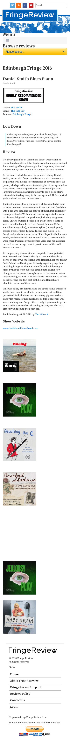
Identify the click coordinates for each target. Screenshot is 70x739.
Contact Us (17, 700)
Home (14, 674)
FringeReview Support (25, 687)
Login (14, 706)
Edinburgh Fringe (22, 114)
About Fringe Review (24, 681)
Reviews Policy (20, 693)
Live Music (16, 107)
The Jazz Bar (17, 111)
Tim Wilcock (41, 314)
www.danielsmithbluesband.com (20, 328)
